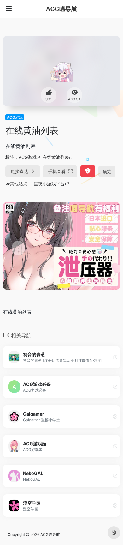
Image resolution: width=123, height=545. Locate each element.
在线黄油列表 (56, 157)
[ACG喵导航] (61, 8)
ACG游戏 (15, 117)
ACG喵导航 (50, 534)
